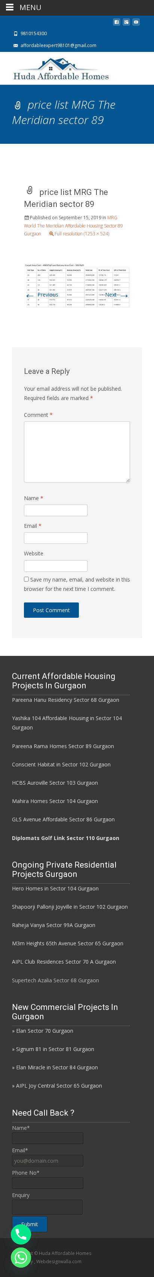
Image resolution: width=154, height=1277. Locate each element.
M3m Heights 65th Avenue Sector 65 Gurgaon (67, 943)
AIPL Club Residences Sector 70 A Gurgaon (64, 961)
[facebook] (116, 24)
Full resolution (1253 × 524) (82, 233)
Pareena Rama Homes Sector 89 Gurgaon (63, 746)
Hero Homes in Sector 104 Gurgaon (55, 888)
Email (32, 525)
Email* (20, 1150)
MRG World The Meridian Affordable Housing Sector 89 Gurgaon (73, 225)
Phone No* (26, 1172)
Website (33, 553)
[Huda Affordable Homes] (55, 67)
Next (117, 294)
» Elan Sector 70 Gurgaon (42, 1030)
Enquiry (21, 1195)
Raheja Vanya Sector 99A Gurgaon (53, 925)
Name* (21, 1127)
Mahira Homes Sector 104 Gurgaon (55, 801)
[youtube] (136, 24)
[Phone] (21, 1234)
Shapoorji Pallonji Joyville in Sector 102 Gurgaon (70, 906)
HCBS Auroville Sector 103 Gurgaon (55, 782)
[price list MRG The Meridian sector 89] (77, 285)
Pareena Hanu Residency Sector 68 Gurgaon (65, 699)
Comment (38, 414)
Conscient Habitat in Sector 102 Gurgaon (61, 764)
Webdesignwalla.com (58, 1261)
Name (33, 498)
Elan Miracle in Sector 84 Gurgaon (57, 1067)
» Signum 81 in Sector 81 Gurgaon (53, 1049)
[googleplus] (126, 24)
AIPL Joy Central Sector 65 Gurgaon (59, 1085)
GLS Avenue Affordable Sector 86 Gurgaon (63, 819)
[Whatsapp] (21, 1257)
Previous (41, 294)
